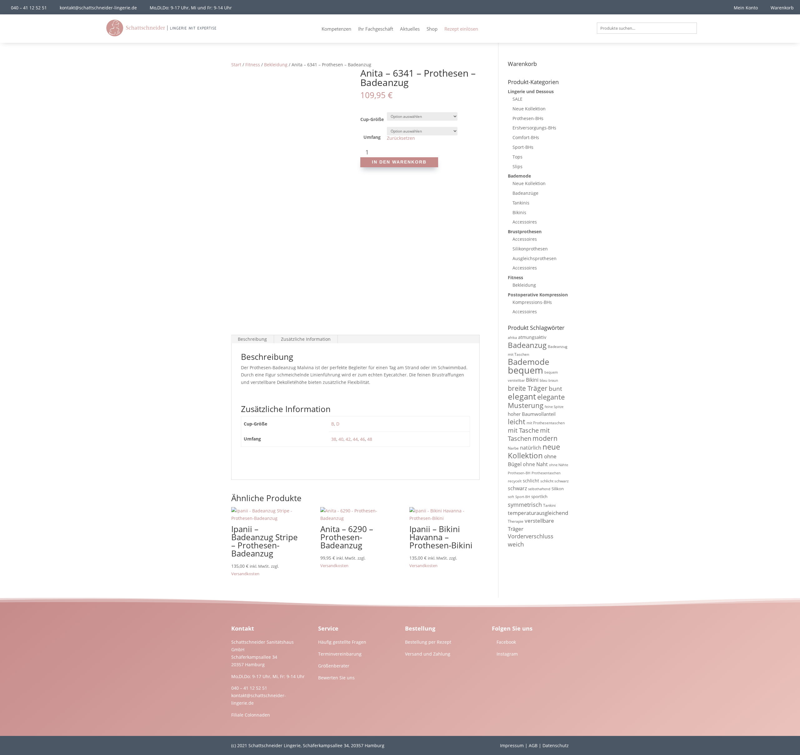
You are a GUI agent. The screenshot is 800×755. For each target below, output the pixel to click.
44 (355, 439)
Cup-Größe (372, 119)
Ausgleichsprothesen (534, 258)
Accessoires (524, 222)
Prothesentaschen (546, 473)
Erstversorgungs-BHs (534, 128)
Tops (517, 157)
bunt (555, 389)
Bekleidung (276, 65)
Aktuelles (410, 29)
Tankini (549, 505)
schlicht (531, 481)
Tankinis (520, 203)
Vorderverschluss (530, 536)
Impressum (512, 745)
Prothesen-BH (519, 473)
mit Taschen (529, 434)
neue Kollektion (534, 451)
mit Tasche (523, 430)
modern (545, 438)
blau (543, 380)
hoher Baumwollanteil (532, 414)
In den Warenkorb (399, 161)
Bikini (532, 379)
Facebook (506, 642)
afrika (512, 337)
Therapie (515, 521)
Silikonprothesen (530, 249)
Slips (517, 166)
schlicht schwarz (554, 481)
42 (348, 439)
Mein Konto (746, 8)
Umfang (372, 137)
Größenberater (333, 666)
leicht (516, 421)
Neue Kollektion (529, 109)
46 (362, 439)
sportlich (539, 496)
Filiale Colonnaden (250, 715)
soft (511, 497)
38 (333, 439)
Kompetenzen (336, 29)
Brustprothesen (525, 231)
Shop (432, 29)
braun (553, 380)
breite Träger (528, 388)
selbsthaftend (539, 489)
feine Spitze (554, 407)
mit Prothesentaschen (546, 422)
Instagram (507, 654)
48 (369, 439)
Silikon (558, 488)
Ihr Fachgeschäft (375, 29)
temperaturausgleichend (538, 512)
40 (340, 439)
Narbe (513, 448)
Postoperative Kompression (538, 295)
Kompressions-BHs (532, 302)
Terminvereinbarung (340, 654)
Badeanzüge (525, 193)
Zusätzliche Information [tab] (306, 339)
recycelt (515, 481)
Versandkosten (245, 573)
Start (236, 65)
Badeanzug (527, 345)
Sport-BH (522, 497)
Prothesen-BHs (527, 118)
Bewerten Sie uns (336, 678)
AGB (533, 745)
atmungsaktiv (532, 337)
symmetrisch (525, 504)
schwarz (517, 488)
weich (516, 544)
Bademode (519, 176)
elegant (522, 396)
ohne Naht (535, 464)
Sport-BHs (522, 147)
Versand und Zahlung (427, 654)
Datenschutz (555, 745)
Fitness (252, 65)
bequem (525, 370)
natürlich (530, 447)
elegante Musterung (536, 401)
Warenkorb (782, 8)
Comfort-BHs (525, 137)
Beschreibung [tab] (252, 339)
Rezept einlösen (461, 29)
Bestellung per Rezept (428, 642)
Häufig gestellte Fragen (342, 642)
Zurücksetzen (401, 138)
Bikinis (519, 212)
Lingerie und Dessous (531, 91)
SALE (517, 99)
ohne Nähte (558, 465)
